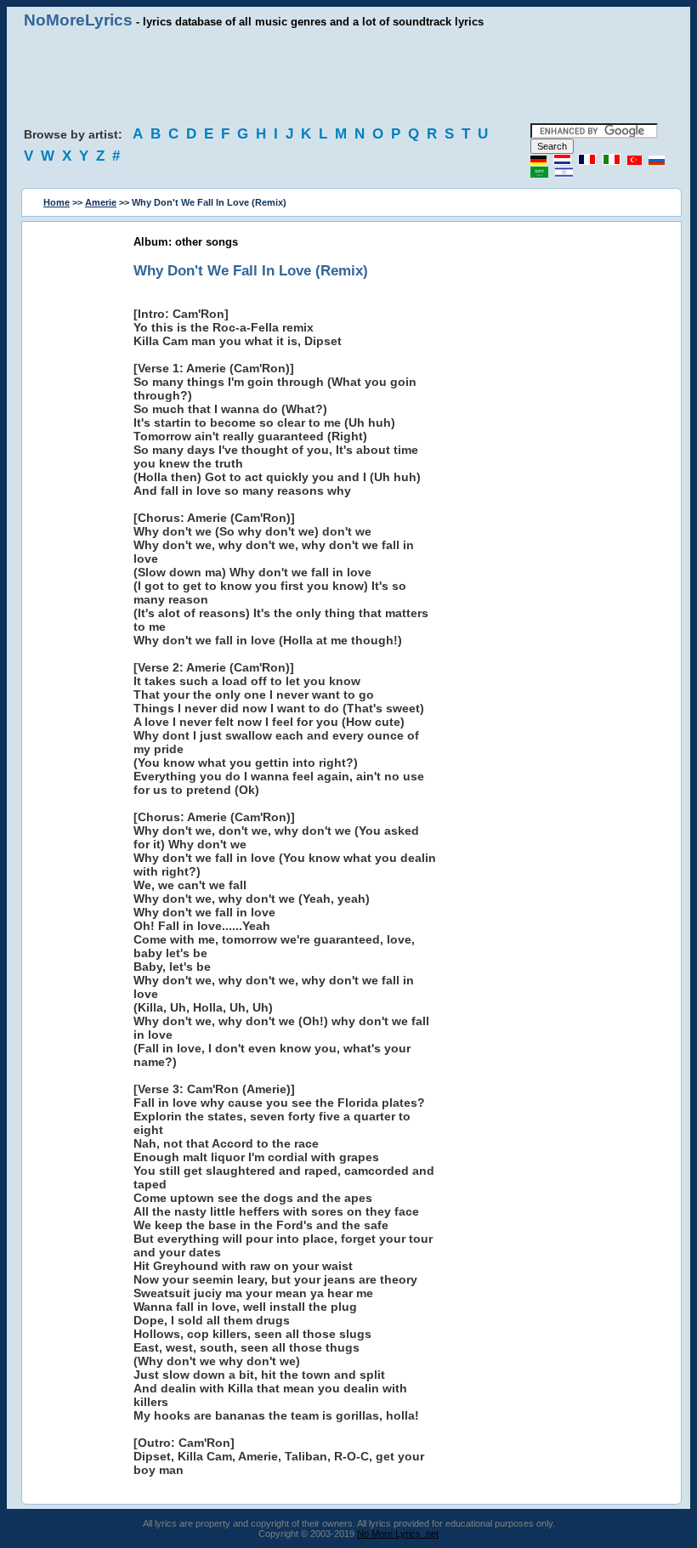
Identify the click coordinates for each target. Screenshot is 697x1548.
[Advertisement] (348, 76)
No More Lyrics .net (398, 1533)
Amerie (100, 202)
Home (56, 202)
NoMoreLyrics (78, 20)
